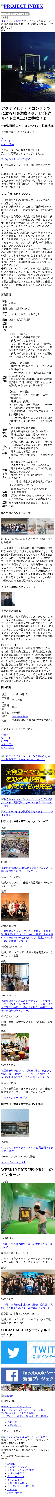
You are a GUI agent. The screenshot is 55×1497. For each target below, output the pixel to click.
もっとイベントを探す (13, 1162)
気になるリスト (9, 1413)
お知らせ (12, 1422)
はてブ (5, 741)
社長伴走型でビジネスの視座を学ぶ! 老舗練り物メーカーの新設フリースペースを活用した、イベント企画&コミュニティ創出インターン (27, 1073)
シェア (5, 138)
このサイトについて (20, 1406)
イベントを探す (37, 1409)
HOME (5, 1406)
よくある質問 (26, 1413)
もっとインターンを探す (14, 1097)
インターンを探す (11, 21)
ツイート (6, 141)
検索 (4, 17)
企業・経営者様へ (38, 1416)
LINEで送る (7, 144)
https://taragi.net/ (20, 716)
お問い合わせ (14, 1425)
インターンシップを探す (14, 1409)
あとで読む (7, 744)
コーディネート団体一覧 (14, 1416)
